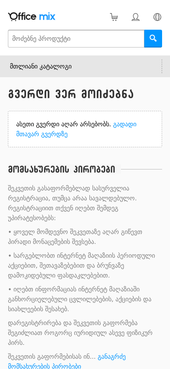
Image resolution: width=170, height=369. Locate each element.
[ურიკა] (114, 17)
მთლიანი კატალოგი (41, 66)
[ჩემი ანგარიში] (135, 17)
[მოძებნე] (153, 39)
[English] (157, 17)
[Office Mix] (31, 17)
